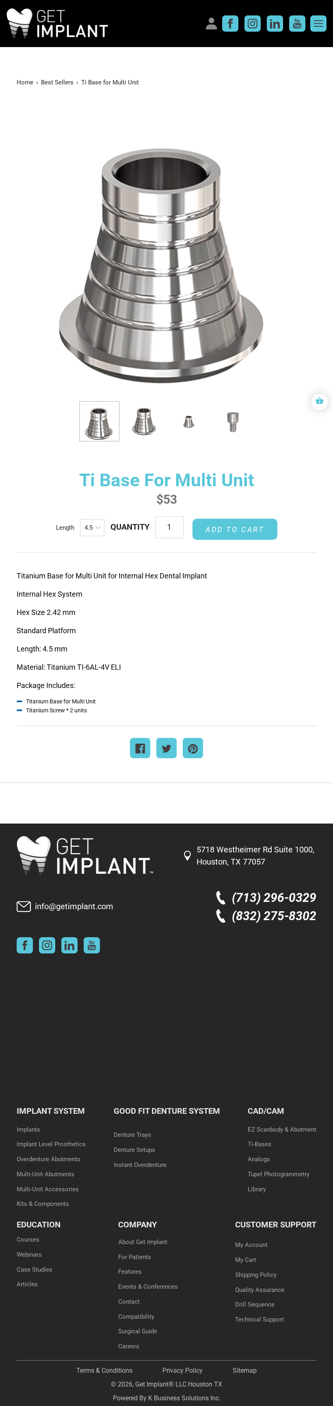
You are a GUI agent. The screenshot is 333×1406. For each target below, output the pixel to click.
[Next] (296, 247)
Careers (128, 1346)
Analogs (259, 1159)
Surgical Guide (137, 1331)
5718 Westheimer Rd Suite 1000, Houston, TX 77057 (255, 856)
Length (65, 527)
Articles (27, 1284)
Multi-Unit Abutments (45, 1174)
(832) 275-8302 (274, 916)
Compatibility (136, 1316)
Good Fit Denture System (167, 1111)
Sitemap (245, 1370)
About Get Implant (142, 1242)
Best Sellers (57, 82)
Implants (28, 1129)
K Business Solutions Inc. (184, 1398)
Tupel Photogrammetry (278, 1174)
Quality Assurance (259, 1290)
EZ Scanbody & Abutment (282, 1129)
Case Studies (34, 1269)
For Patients (134, 1257)
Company (137, 1224)
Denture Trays (132, 1135)
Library (257, 1189)
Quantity (129, 527)
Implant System (51, 1111)
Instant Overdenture (140, 1165)
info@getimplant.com (74, 906)
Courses (28, 1239)
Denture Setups (134, 1150)
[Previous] (37, 247)
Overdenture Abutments (48, 1159)
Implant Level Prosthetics (51, 1144)
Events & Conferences (148, 1286)
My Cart (245, 1260)
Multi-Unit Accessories (48, 1189)
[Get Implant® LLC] (103, 23)
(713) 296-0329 (274, 898)
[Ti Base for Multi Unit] (99, 421)
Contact (129, 1301)
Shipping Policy (256, 1275)
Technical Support (259, 1319)
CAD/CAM (266, 1111)
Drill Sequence (255, 1304)
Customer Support (275, 1224)
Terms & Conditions (104, 1370)
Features (130, 1271)
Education (39, 1224)
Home (25, 82)
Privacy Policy (182, 1370)
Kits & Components (43, 1204)
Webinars (29, 1254)
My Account (251, 1245)
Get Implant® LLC (160, 1384)
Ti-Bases (259, 1144)
